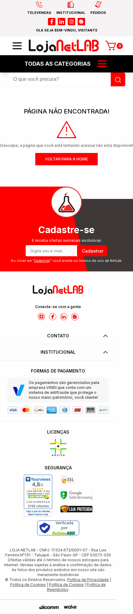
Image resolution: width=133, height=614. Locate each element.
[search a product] (118, 79)
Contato (58, 335)
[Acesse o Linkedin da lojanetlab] (63, 316)
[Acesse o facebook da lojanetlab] (51, 21)
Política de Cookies (28, 584)
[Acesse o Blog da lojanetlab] (75, 316)
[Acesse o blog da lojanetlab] (81, 21)
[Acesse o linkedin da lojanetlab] (61, 21)
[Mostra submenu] (102, 64)
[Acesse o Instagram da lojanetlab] (41, 316)
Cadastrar (92, 250)
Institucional (58, 352)
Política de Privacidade (88, 579)
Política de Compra (66, 584)
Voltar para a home (66, 159)
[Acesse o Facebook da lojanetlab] (52, 316)
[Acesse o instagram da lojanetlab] (71, 21)
